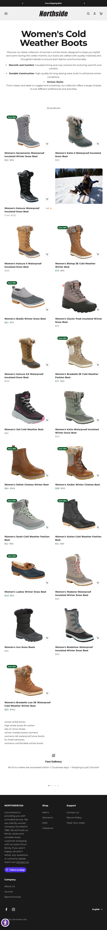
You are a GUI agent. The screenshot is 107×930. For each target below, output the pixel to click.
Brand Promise (12, 897)
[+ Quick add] (47, 143)
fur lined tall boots (14, 739)
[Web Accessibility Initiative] (5, 923)
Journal (8, 891)
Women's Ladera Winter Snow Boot (25, 592)
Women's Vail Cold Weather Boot (23, 429)
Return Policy (74, 817)
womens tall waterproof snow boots (24, 736)
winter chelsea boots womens (21, 732)
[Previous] (22, 3)
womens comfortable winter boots (23, 743)
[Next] (84, 3)
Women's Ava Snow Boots (19, 647)
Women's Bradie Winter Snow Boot (25, 318)
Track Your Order (76, 823)
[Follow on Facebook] (6, 909)
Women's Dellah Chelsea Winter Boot (26, 484)
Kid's (45, 823)
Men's (45, 812)
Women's (47, 817)
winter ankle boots (14, 722)
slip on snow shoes (14, 729)
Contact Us (22, 862)
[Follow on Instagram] (13, 909)
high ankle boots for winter (19, 725)
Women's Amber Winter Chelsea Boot (77, 484)
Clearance (47, 828)
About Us (9, 886)
